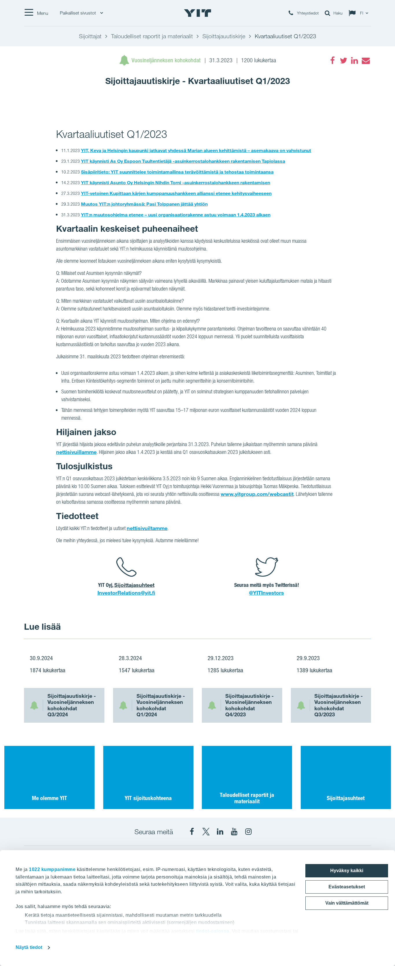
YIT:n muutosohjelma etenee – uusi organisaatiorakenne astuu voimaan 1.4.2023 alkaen (175, 215)
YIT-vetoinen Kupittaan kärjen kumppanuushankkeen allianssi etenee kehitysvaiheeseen (176, 193)
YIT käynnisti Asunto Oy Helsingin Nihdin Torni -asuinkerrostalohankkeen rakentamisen (175, 182)
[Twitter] (343, 60)
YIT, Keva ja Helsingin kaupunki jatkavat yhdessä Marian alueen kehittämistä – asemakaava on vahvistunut (196, 150)
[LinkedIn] (354, 60)
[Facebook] (332, 60)
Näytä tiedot (29, 947)
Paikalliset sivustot (78, 13)
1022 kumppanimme (52, 869)
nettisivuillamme (76, 452)
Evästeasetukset (346, 886)
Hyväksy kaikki (346, 870)
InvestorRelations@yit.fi (126, 592)
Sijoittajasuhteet (134, 585)
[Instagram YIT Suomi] (248, 831)
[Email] (365, 60)
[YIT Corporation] (220, 831)
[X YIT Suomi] (206, 831)
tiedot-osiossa (212, 931)
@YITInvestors (266, 592)
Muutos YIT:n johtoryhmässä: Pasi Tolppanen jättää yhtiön (144, 204)
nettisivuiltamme (147, 528)
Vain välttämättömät (346, 903)
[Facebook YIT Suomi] (191, 831)
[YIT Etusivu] (197, 13)
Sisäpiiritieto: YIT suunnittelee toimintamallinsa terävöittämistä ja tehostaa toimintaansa (177, 172)
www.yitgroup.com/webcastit (257, 494)
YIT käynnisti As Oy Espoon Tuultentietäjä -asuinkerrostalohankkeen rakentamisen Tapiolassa (183, 161)
